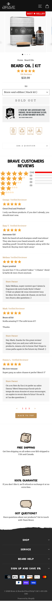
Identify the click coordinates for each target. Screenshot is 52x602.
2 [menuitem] (25, 408)
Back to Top (26, 416)
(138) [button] (32, 172)
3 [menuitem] (29, 408)
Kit (26, 86)
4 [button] (30, 54)
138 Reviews (26, 74)
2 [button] (25, 54)
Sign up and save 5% (26, 568)
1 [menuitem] (22, 408)
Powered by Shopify (26, 599)
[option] (26, 31)
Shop (26, 539)
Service (26, 549)
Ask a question (26, 146)
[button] (17, 408)
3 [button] (27, 54)
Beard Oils (29, 60)
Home (20, 60)
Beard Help (26, 558)
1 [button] (22, 54)
